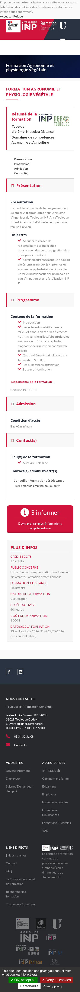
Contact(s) (21, 173)
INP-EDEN (49, 770)
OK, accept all (24, 980)
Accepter (6, 16)
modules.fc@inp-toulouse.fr (41, 485)
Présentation (23, 159)
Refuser (18, 16)
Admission (21, 168)
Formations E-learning (56, 822)
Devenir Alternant (18, 770)
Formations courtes (55, 802)
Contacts (20, 745)
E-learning (49, 786)
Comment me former (56, 778)
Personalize (29, 986)
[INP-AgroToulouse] (54, 120)
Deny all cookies (58, 980)
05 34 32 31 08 (24, 736)
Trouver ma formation (20, 904)
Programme (21, 164)
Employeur (13, 778)
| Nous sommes (16, 855)
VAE (45, 830)
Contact (11, 863)
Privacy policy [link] (52, 986)
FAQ (9, 871)
